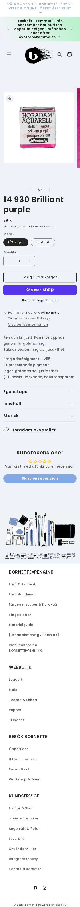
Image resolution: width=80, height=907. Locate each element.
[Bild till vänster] (30, 189)
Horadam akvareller (33, 430)
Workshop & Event (25, 779)
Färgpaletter (20, 615)
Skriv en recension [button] (40, 478)
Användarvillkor (22, 849)
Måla (13, 690)
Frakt (26, 226)
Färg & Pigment (22, 584)
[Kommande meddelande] (72, 29)
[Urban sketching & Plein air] (34, 635)
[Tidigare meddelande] (8, 29)
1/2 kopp (16, 242)
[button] (9, 54)
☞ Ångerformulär (24, 818)
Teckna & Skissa (23, 700)
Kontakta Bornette (25, 869)
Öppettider (18, 749)
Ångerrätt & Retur (24, 828)
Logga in (16, 679)
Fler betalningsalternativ (40, 300)
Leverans (16, 838)
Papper (15, 710)
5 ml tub (42, 242)
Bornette (31, 905)
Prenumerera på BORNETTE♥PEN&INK (25, 648)
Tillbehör (16, 720)
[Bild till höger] (50, 189)
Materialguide (21, 625)
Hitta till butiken (23, 759)
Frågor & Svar (21, 808)
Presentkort (19, 769)
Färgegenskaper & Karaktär (33, 604)
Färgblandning (21, 594)
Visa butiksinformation (28, 324)
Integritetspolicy (23, 859)
